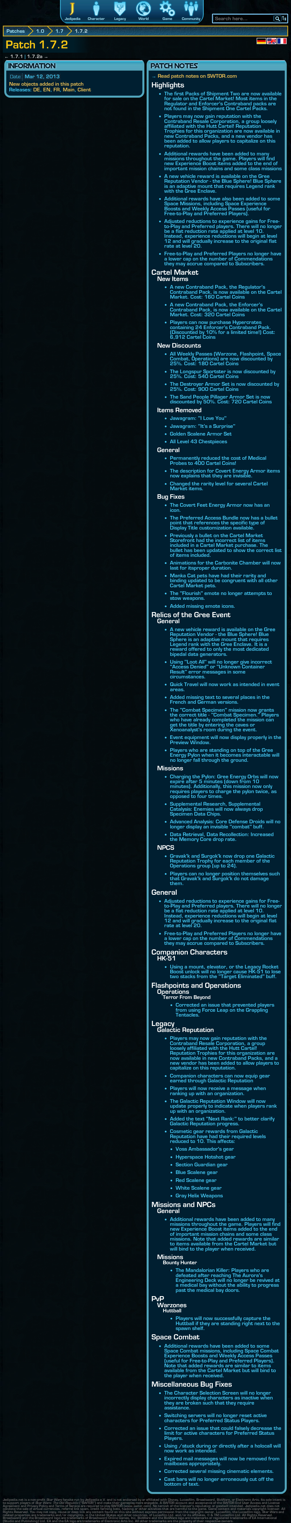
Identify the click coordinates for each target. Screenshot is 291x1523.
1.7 (59, 31)
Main (68, 90)
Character (96, 19)
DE (36, 90)
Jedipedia (72, 19)
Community (191, 19)
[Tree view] (284, 18)
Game (167, 19)
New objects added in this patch (46, 84)
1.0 (40, 31)
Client (84, 90)
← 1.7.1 (13, 56)
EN (46, 90)
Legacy (120, 19)
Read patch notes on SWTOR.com (197, 76)
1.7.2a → (37, 56)
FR (56, 90)
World (143, 19)
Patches (16, 31)
